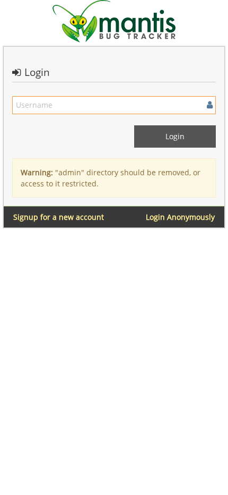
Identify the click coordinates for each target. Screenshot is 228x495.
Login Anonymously (180, 217)
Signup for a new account (58, 217)
